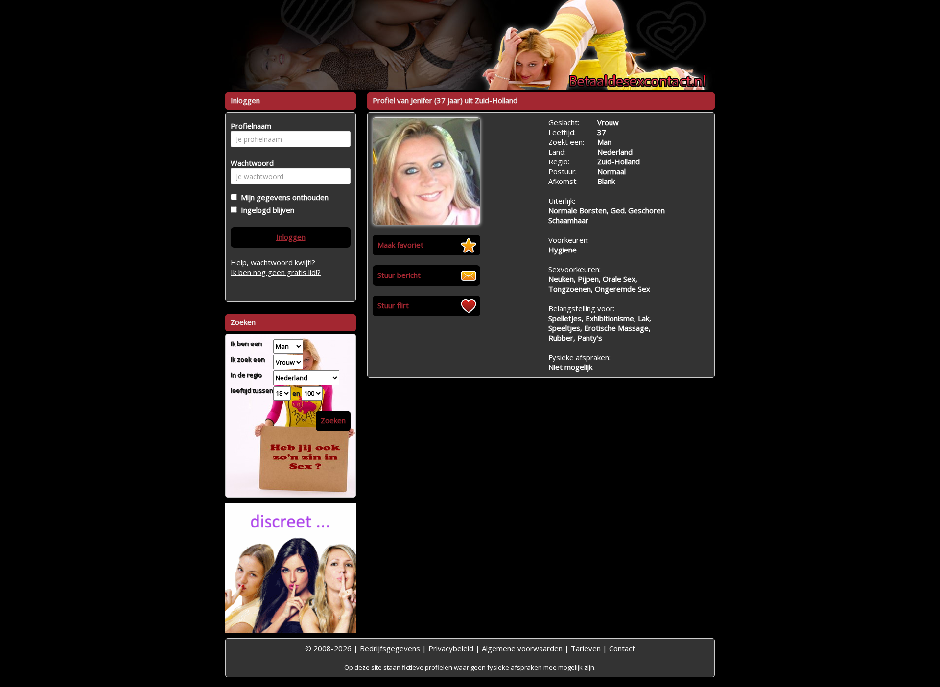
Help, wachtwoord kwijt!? (273, 262)
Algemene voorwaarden (522, 648)
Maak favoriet (400, 245)
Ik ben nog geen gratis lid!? (276, 272)
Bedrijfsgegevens (390, 648)
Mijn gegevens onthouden (283, 197)
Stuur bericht (399, 275)
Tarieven (586, 648)
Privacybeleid (450, 648)
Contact (622, 648)
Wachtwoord (249, 163)
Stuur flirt (393, 305)
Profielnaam (249, 126)
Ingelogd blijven (265, 210)
